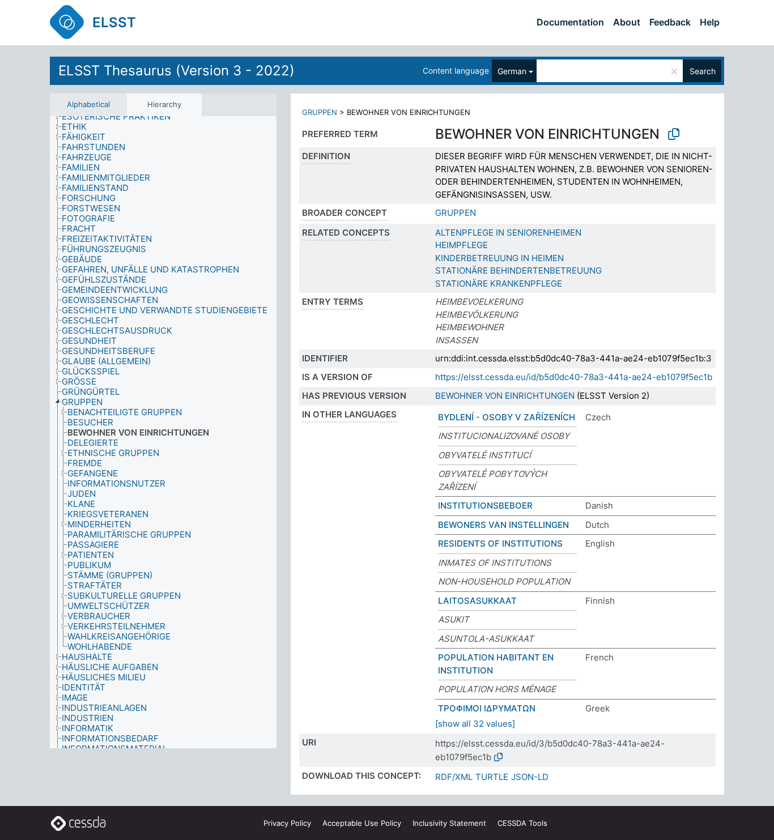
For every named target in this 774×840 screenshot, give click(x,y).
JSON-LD (529, 776)
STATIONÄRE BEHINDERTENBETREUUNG (518, 270)
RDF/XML (454, 776)
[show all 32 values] (475, 723)
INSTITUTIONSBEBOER (485, 505)
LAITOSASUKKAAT (477, 600)
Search (703, 71)
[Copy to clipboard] (673, 134)
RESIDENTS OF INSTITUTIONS (500, 543)
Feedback (670, 22)
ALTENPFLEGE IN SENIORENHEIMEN (508, 232)
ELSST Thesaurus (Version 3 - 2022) (176, 70)
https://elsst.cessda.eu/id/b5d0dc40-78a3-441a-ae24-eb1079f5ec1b (573, 377)
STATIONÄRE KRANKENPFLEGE (498, 283)
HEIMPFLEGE (461, 245)
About (626, 22)
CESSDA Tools (522, 823)
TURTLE (491, 776)
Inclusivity (449, 823)
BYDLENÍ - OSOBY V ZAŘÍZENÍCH (506, 417)
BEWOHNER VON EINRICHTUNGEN (505, 395)
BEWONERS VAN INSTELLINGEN (503, 524)
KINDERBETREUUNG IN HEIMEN (499, 258)
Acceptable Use (361, 823)
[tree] (163, 432)
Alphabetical (88, 104)
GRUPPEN (319, 112)
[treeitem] (121, 117)
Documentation (570, 22)
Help (710, 22)
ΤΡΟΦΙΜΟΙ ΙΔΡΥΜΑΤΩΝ (486, 708)
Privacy (287, 823)
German (511, 71)
